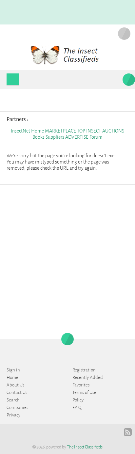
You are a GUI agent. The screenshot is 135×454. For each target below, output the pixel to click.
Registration (84, 370)
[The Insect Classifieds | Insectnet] (67, 54)
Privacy (13, 415)
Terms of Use (84, 392)
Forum (96, 137)
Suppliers (55, 137)
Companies (17, 407)
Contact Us (17, 392)
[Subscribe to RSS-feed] (128, 432)
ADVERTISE (76, 137)
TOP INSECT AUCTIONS (100, 130)
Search (13, 400)
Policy (78, 400)
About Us (15, 385)
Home (12, 377)
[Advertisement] (67, 256)
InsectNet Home (27, 130)
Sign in (13, 370)
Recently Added (87, 377)
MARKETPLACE (60, 130)
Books (39, 137)
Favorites (80, 385)
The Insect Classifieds (85, 447)
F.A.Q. (77, 407)
